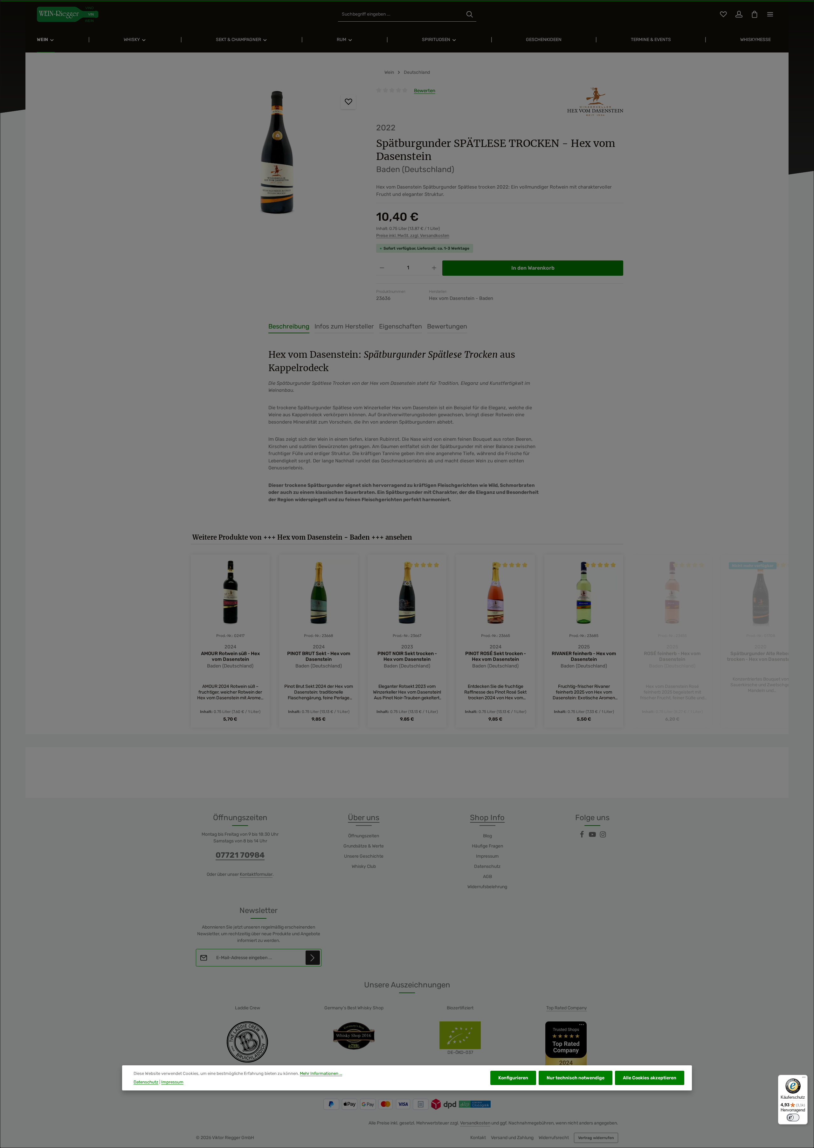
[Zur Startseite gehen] (67, 14)
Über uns (363, 817)
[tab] (288, 326)
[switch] (793, 1117)
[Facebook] (582, 836)
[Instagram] (602, 836)
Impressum (487, 856)
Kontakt (478, 1137)
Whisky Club (364, 866)
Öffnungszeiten (363, 836)
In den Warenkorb (533, 268)
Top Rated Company (566, 1008)
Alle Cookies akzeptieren (649, 1078)
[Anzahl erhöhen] (434, 267)
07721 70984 (240, 855)
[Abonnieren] (313, 958)
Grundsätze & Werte (363, 846)
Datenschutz (487, 866)
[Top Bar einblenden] (770, 14)
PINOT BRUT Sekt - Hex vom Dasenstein (318, 656)
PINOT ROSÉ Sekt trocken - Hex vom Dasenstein (495, 656)
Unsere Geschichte (363, 856)
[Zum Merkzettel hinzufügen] (348, 101)
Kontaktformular (256, 874)
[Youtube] (593, 836)
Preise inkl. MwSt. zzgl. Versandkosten (412, 235)
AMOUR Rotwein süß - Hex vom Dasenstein (230, 656)
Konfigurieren (513, 1078)
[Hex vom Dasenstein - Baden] (595, 102)
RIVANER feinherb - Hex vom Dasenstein (584, 656)
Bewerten (424, 90)
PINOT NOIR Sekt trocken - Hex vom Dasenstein (407, 656)
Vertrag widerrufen (596, 1138)
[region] (277, 155)
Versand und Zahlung (512, 1137)
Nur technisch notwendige (575, 1078)
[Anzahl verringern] (382, 267)
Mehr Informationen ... (321, 1073)
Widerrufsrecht (554, 1137)
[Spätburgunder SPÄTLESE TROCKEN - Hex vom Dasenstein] (277, 155)
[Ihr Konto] (739, 14)
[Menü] (804, 1078)
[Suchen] (469, 14)
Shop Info (487, 817)
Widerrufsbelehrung (487, 886)
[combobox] (400, 14)
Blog (487, 836)
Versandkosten (475, 1123)
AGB (487, 876)
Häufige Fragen (487, 846)
